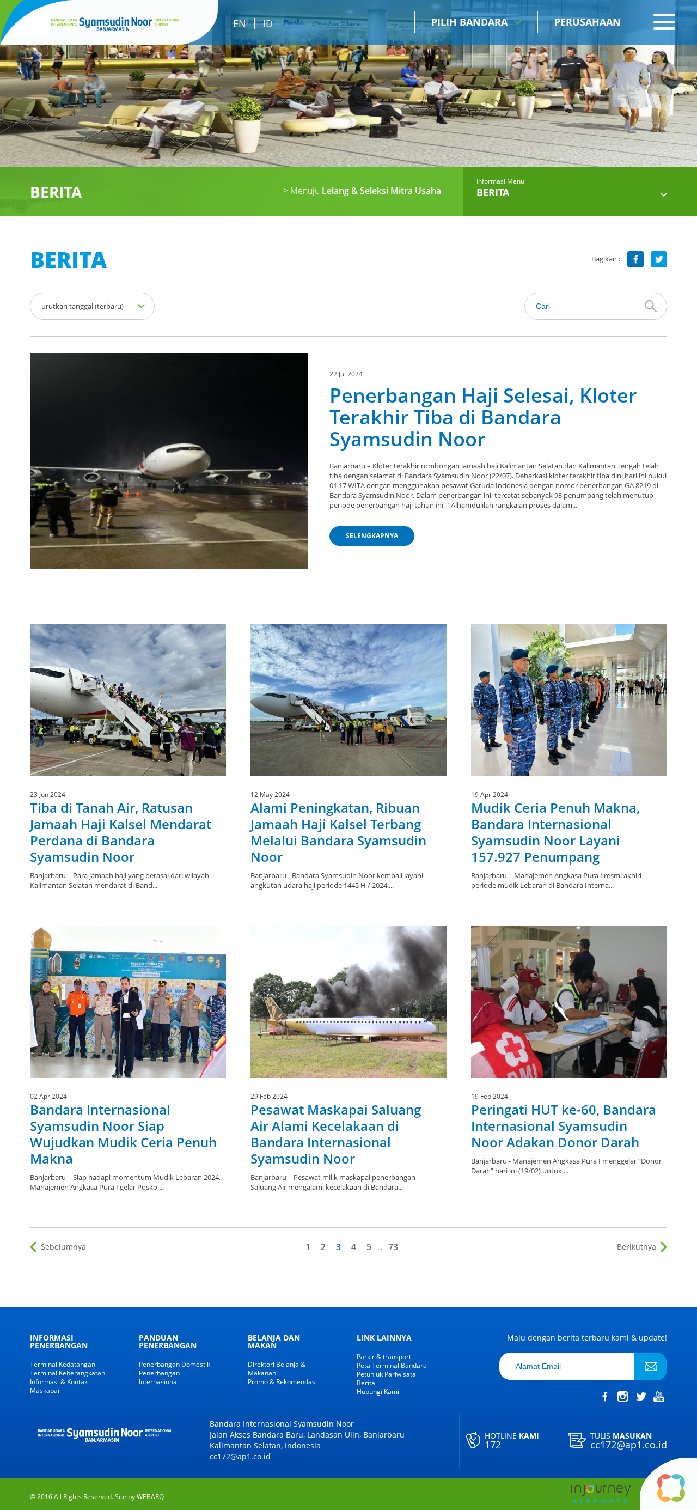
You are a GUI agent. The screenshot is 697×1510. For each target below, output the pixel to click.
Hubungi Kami (378, 1391)
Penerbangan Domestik (174, 1364)
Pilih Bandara (469, 21)
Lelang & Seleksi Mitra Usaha (362, 190)
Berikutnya (636, 1246)
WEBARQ (150, 1497)
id (268, 23)
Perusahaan (587, 21)
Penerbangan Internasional (159, 1377)
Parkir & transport (384, 1357)
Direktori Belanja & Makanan (276, 1369)
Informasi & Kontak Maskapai (59, 1386)
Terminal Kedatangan (62, 1364)
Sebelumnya (63, 1246)
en (239, 23)
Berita (366, 1383)
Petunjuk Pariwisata (386, 1374)
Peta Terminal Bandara (392, 1365)
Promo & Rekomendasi (282, 1382)
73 (393, 1247)
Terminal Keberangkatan (67, 1373)
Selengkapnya (372, 535)
